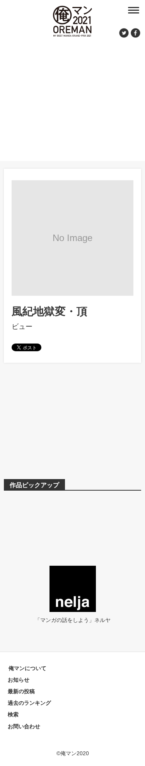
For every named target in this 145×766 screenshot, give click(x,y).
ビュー (22, 326)
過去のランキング (29, 703)
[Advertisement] (72, 98)
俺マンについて (27, 668)
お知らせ (18, 680)
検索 (13, 714)
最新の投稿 (21, 691)
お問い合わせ (24, 726)
